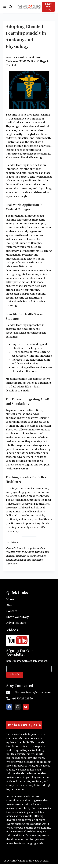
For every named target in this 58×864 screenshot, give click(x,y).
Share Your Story (48, 6)
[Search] (10, 6)
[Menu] (4, 6)
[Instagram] (18, 707)
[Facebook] (9, 707)
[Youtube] (26, 707)
